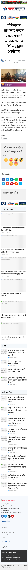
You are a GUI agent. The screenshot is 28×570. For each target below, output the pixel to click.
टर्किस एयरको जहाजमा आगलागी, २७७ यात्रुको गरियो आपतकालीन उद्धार (13, 316)
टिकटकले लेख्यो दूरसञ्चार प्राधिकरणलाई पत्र (15, 362)
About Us (4, 527)
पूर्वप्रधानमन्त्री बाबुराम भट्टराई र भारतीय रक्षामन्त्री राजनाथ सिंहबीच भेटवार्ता (17, 380)
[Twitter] (5, 516)
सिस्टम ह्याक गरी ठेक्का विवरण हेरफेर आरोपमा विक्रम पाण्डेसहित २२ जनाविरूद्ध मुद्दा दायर (13, 272)
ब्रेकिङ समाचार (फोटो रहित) (7, 246)
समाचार (3, 224)
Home (3, 525)
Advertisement (6, 530)
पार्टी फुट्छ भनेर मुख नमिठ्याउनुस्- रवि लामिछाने (11, 294)
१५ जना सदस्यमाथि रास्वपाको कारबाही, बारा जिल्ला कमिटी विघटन (12, 229)
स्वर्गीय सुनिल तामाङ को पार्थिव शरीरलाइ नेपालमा (16, 476)
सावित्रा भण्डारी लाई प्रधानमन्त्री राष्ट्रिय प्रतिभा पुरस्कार (16, 370)
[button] (3, 179)
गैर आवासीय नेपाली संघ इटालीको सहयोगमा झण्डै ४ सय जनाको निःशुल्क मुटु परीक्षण (17, 486)
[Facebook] (2, 516)
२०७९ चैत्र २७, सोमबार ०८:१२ (5, 232)
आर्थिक (3, 333)
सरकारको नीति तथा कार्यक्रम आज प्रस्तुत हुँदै (12, 337)
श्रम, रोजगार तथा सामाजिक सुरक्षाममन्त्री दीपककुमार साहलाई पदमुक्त (17, 467)
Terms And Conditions (8, 532)
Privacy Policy (5, 535)
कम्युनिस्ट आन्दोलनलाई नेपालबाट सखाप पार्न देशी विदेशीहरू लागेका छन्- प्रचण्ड (13, 250)
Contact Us (5, 537)
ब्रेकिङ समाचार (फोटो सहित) (7, 312)
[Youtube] (12, 516)
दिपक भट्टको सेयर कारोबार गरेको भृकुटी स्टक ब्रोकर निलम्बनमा (17, 457)
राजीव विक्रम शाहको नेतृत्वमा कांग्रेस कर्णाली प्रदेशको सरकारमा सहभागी (17, 352)
